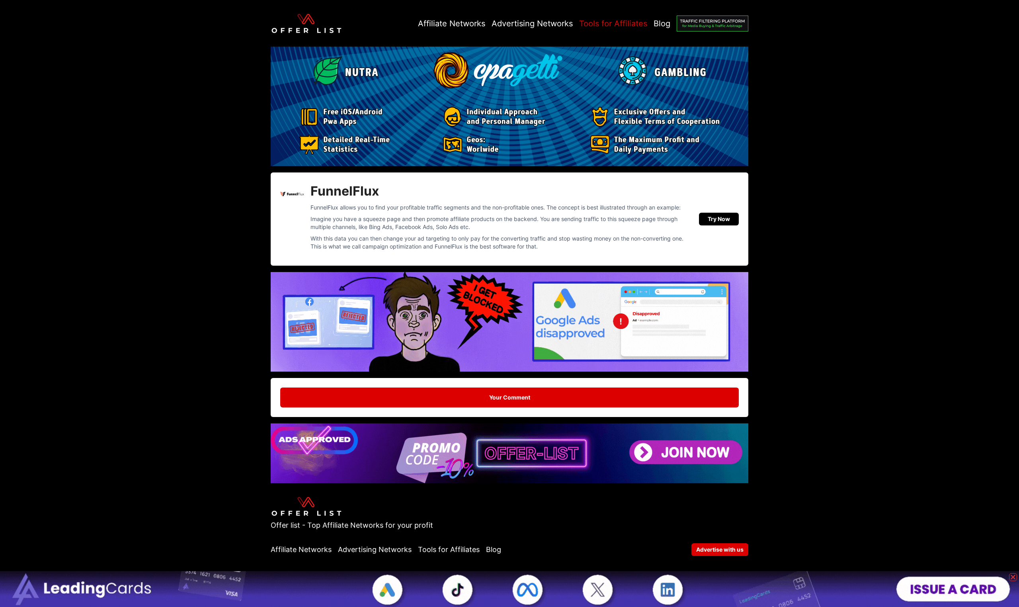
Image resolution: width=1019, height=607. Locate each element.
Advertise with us (720, 549)
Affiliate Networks (451, 23)
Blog (662, 23)
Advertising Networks (532, 23)
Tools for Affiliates (613, 23)
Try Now (719, 218)
